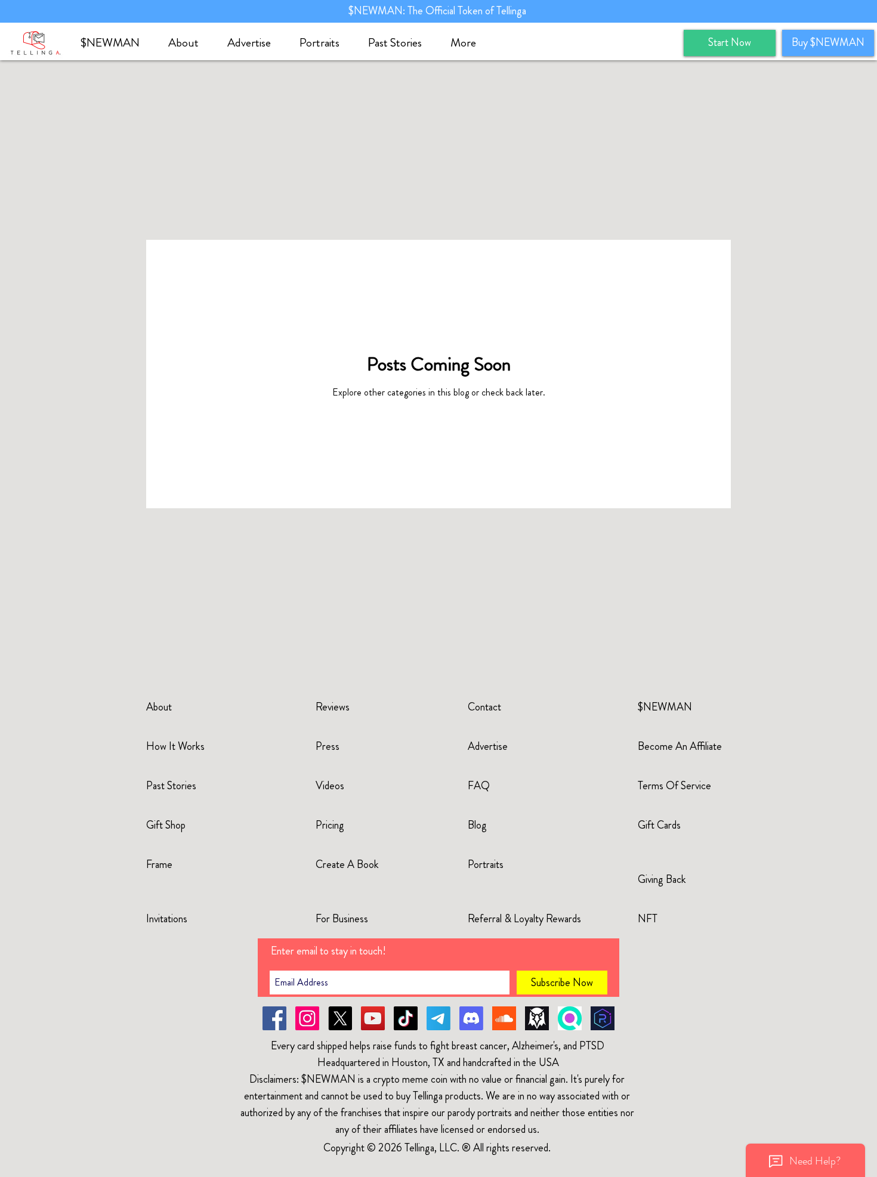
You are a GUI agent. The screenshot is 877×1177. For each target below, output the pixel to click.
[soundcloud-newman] (504, 1018)
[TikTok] (406, 1018)
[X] (340, 1018)
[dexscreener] (537, 1018)
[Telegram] (438, 1018)
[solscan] (570, 1018)
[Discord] (471, 1018)
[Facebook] (274, 1018)
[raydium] (602, 1018)
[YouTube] (373, 1018)
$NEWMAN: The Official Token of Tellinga (438, 10)
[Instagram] (307, 1018)
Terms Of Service (674, 785)
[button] (188, 43)
